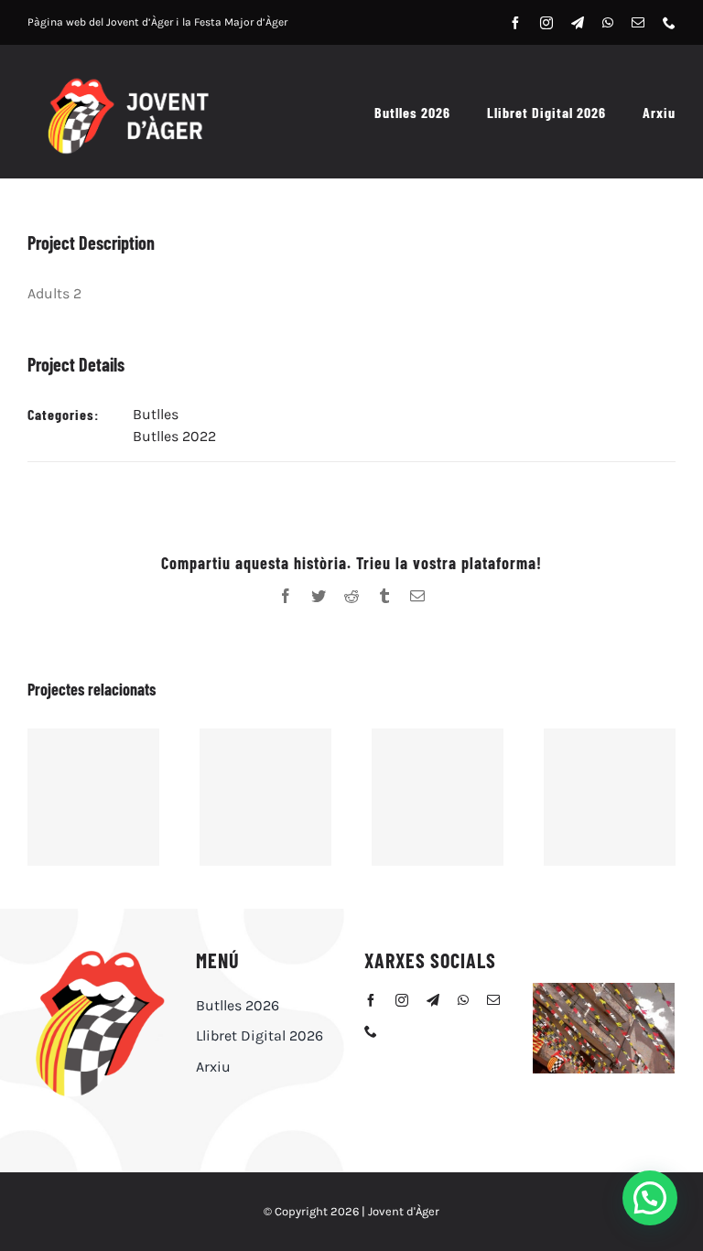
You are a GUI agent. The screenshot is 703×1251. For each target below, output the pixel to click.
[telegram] (577, 22)
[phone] (669, 22)
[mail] (638, 22)
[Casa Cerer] (610, 797)
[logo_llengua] (99, 952)
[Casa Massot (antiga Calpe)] (93, 797)
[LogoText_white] (126, 81)
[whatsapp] (607, 22)
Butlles (155, 414)
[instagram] (546, 22)
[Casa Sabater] (265, 797)
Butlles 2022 (174, 436)
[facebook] (515, 22)
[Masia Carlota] (437, 797)
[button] (649, 1197)
